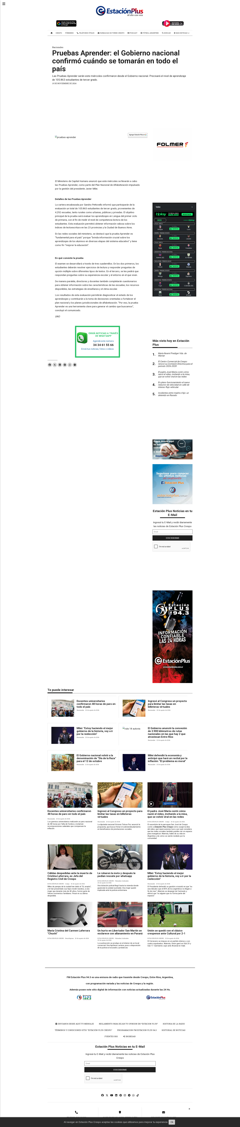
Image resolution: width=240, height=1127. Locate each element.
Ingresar (130, 1036)
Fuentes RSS (111, 1036)
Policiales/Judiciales (121, 880)
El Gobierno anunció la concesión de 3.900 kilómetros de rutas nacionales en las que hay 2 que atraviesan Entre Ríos (167, 732)
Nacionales (57, 47)
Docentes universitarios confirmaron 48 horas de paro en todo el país (96, 704)
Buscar (167, 33)
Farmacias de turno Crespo (111, 33)
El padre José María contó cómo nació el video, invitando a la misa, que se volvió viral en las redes (168, 814)
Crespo (59, 33)
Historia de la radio (174, 1023)
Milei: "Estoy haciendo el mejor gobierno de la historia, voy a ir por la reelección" (95, 731)
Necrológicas (69, 938)
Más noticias (182, 33)
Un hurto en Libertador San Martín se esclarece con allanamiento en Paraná (120, 932)
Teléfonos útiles (86, 33)
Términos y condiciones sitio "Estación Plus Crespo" (83, 1030)
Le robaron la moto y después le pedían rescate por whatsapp (117, 875)
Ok (171, 1122)
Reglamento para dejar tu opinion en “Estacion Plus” (128, 1023)
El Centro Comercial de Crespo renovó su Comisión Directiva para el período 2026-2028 (175, 363)
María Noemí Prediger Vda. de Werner (172, 354)
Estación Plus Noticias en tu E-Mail (172, 513)
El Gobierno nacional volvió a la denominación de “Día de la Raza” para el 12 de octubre (96, 758)
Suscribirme (172, 538)
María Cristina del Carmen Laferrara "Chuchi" (69, 932)
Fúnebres (69, 33)
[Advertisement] (120, 105)
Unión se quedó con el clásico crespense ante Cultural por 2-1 (166, 932)
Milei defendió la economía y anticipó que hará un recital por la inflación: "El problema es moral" (167, 758)
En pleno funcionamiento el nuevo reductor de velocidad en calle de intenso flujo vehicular (174, 384)
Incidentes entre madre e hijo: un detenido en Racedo (173, 394)
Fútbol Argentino (150, 33)
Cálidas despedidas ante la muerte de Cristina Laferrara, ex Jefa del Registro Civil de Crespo (70, 876)
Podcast (133, 33)
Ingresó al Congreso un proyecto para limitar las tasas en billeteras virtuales (167, 704)
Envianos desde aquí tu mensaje (76, 1023)
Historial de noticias (173, 1030)
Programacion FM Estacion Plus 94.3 (137, 1030)
